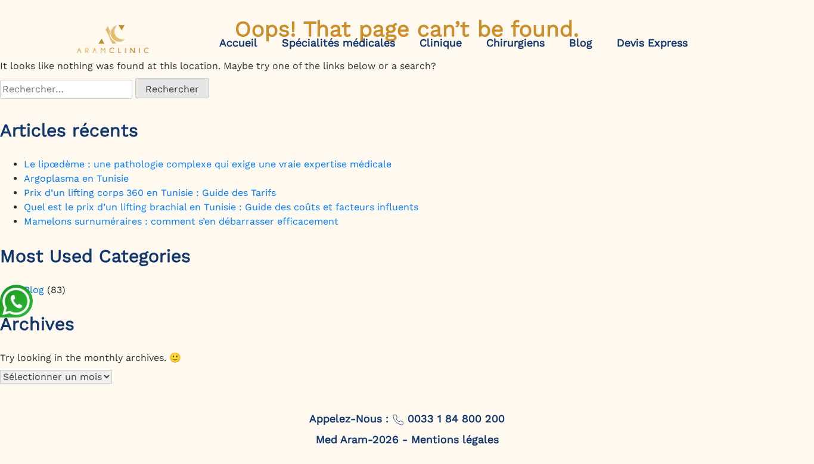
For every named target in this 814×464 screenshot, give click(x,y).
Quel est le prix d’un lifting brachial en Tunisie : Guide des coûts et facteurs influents (221, 207)
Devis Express (652, 42)
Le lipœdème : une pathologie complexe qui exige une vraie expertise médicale (208, 164)
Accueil (238, 42)
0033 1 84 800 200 (454, 418)
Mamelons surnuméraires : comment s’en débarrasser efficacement (181, 221)
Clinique (441, 42)
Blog (580, 42)
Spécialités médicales (338, 42)
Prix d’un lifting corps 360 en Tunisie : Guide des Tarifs (150, 192)
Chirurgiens (515, 42)
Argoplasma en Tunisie (76, 178)
